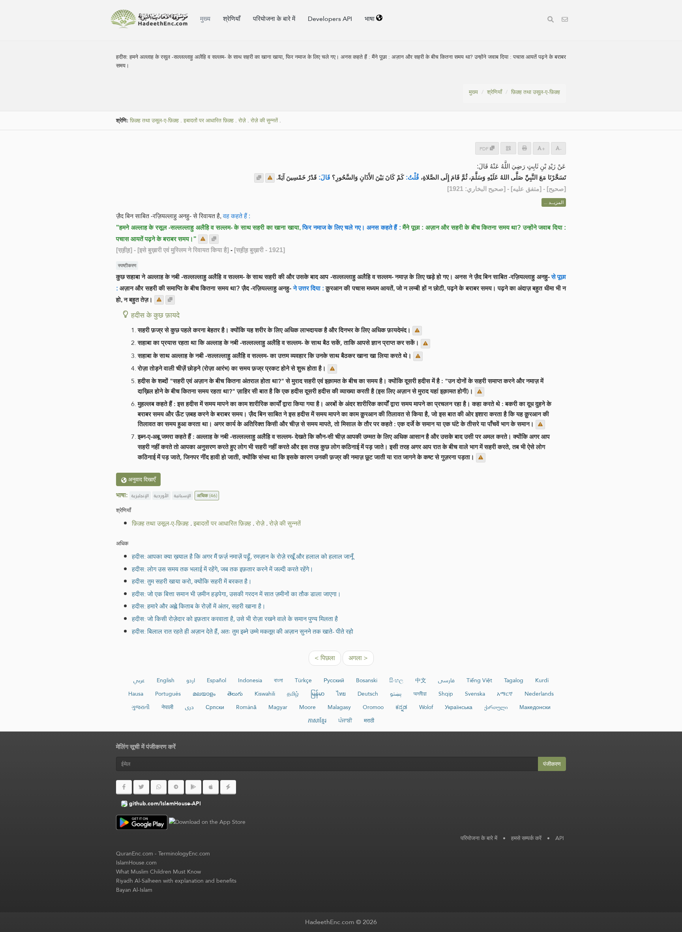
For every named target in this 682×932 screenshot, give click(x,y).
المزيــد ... (554, 202)
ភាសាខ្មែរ (317, 720)
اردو (190, 680)
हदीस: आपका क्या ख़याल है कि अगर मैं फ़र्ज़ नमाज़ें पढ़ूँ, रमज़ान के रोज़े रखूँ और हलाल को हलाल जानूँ (242, 556)
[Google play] (193, 787)
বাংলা (278, 680)
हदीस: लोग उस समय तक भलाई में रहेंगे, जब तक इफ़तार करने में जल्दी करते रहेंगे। (222, 569)
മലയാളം (204, 694)
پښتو (395, 694)
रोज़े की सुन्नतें (264, 120)
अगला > (358, 658)
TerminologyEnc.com (184, 853)
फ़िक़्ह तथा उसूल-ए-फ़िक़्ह (535, 92)
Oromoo (373, 707)
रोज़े (242, 120)
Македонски (535, 707)
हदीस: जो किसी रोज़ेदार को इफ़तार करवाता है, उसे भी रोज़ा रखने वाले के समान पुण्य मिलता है (235, 619)
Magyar (277, 707)
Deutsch (368, 694)
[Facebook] (124, 787)
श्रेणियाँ (231, 18)
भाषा (370, 18)
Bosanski (366, 680)
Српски (215, 707)
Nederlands (539, 694)
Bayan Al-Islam (134, 890)
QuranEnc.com (134, 853)
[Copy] (259, 178)
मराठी (369, 720)
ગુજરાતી (140, 707)
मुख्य (205, 18)
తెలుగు (235, 694)
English (165, 680)
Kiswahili (265, 694)
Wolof (426, 707)
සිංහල (396, 680)
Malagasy (339, 707)
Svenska (475, 694)
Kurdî (542, 680)
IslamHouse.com (136, 862)
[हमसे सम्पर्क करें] (565, 20)
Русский (334, 680)
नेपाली (167, 707)
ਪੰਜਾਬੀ (345, 720)
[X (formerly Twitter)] (141, 787)
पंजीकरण (552, 764)
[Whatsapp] (159, 787)
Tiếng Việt (479, 680)
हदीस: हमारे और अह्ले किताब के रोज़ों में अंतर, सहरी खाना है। (199, 606)
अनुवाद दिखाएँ (141, 479)
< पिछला (325, 658)
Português (168, 694)
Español (216, 680)
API (559, 838)
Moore (307, 707)
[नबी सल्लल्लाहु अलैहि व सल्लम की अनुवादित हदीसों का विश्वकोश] (149, 19)
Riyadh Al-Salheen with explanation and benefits (176, 881)
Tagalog (513, 680)
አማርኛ (505, 694)
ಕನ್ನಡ (401, 707)
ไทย (341, 694)
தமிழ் (293, 694)
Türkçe (303, 680)
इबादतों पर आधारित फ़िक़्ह (209, 120)
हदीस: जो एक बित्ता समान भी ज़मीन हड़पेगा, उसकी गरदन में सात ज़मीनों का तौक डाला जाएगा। (236, 594)
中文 (420, 680)
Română (246, 707)
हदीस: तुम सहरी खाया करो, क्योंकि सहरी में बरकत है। (192, 581)
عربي (139, 680)
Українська (458, 707)
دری (189, 707)
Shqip (445, 694)
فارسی (446, 680)
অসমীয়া (420, 694)
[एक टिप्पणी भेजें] (270, 178)
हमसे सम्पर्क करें (526, 838)
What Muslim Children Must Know (158, 871)
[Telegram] (176, 787)
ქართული (496, 707)
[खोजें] (550, 20)
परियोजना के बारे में (274, 18)
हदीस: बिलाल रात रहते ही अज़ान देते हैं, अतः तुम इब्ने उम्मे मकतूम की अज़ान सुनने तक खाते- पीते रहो (242, 631)
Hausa (135, 694)
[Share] (508, 148)
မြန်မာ (317, 694)
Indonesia (250, 680)
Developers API (330, 18)
